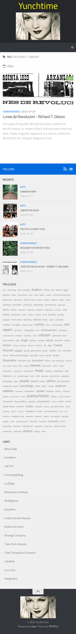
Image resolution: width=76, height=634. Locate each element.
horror (41, 355)
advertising (38, 304)
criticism (44, 335)
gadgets (19, 350)
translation (34, 421)
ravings (51, 386)
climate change (27, 324)
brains (45, 319)
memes (35, 365)
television (29, 416)
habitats (52, 350)
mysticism (58, 371)
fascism (31, 345)
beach (45, 314)
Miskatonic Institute (16, 492)
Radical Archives (14, 526)
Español (6, 294)
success (21, 411)
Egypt (65, 289)
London (48, 295)
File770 (9, 466)
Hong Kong (22, 294)
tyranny (16, 426)
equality (67, 340)
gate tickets (36, 350)
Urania (67, 299)
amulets (13, 309)
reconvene (19, 391)
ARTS (23, 187)
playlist (24, 380)
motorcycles (7, 371)
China (46, 290)
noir (14, 376)
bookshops (27, 319)
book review (17, 319)
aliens (6, 309)
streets (13, 411)
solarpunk (38, 406)
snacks (68, 401)
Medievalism (7, 299)
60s (4, 290)
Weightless (11, 578)
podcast (34, 381)
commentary (57, 324)
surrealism (30, 411)
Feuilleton (10, 457)
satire (23, 396)
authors (31, 314)
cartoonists (59, 319)
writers (27, 431)
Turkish (61, 299)
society (29, 406)
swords (39, 411)
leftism (48, 360)
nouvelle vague (22, 376)
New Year (18, 299)
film (45, 345)
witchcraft (17, 431)
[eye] (71, 169)
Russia (40, 299)
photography (7, 381)
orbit (38, 376)
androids (30, 309)
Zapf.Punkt (7, 304)
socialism (20, 406)
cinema (6, 324)
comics (39, 324)
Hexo (34, 626)
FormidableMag (14, 475)
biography (6, 319)
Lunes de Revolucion (62, 294)
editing (49, 340)
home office (33, 355)
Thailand (54, 299)
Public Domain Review (17, 518)
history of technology (19, 355)
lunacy (14, 366)
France (13, 295)
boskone (37, 319)
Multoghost (11, 501)
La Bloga (10, 483)
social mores (9, 406)
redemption (29, 391)
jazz (29, 360)
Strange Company (15, 535)
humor (48, 355)
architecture (48, 309)
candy (51, 319)
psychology (26, 386)
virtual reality (59, 426)
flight (50, 345)
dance (65, 335)
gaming (27, 350)
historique (67, 350)
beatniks (52, 314)
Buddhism (37, 290)
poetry (42, 381)
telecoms (6, 416)
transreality (53, 421)
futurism (8, 350)
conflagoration (29, 330)
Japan (41, 294)
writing (37, 431)
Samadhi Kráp (28, 191)
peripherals (65, 376)
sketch (54, 401)
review (40, 391)
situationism (43, 401)
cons (37, 330)
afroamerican (50, 304)
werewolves (7, 431)
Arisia (19, 290)
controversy (62, 330)
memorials (46, 365)
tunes (62, 421)
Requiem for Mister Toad (35, 248)
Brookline (26, 290)
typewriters (7, 426)
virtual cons (48, 426)
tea (66, 411)
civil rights (16, 324)
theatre (46, 416)
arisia (65, 309)
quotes (44, 386)
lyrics (21, 366)
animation (39, 309)
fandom (7, 345)
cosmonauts (8, 335)
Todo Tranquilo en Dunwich (20, 552)
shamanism (8, 401)
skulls (61, 401)
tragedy (6, 421)
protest (16, 386)
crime (35, 335)
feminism (38, 345)
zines (43, 431)
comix (48, 324)
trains (12, 421)
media (26, 366)
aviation (38, 314)
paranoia (44, 376)
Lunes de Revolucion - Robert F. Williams (44, 266)
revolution (49, 391)
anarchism (22, 309)
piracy (16, 381)
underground (27, 426)
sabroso (6, 396)
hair (59, 350)
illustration (10, 360)
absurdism (17, 304)
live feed (68, 360)
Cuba (52, 290)
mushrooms (28, 371)
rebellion (8, 391)
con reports (18, 330)
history (5, 355)
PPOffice (53, 626)
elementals (58, 340)
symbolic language (51, 411)
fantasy (16, 345)
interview (22, 360)
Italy (36, 294)
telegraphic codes (17, 416)
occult (32, 376)
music (39, 370)
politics (51, 381)
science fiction (38, 396)
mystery (48, 370)
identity (56, 355)
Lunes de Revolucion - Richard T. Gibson (34, 116)
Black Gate (11, 449)
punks (37, 386)
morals (61, 366)
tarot (61, 411)
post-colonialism (63, 381)
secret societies (64, 396)
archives (58, 309)
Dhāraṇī (59, 290)
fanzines (23, 345)
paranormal (54, 376)
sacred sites (15, 396)
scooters (53, 396)
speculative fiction (57, 406)
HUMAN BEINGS (11, 111)
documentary (8, 340)
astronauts (16, 314)
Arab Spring (11, 290)
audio (24, 314)
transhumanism (22, 421)
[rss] (65, 169)
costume (19, 335)
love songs (7, 366)
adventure (27, 304)
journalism (38, 360)
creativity (27, 335)
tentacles (38, 416)
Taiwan (46, 299)
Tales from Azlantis (16, 544)
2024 (10, 66)
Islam (31, 295)
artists (6, 314)
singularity (32, 401)
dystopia (32, 340)
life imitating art (58, 360)
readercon (60, 386)
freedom (58, 345)
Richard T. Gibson (29, 299)
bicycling (60, 314)
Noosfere (10, 509)
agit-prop (61, 304)
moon (55, 365)
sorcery (46, 406)
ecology (40, 340)
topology (65, 416)
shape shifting (20, 401)
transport (42, 421)
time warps (55, 416)
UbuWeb (10, 561)
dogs (18, 340)
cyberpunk (56, 335)
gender (45, 350)
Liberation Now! (29, 210)
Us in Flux (10, 570)
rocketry (66, 391)
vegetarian (38, 426)
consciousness (49, 330)
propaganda (7, 386)
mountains (17, 371)
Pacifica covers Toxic (32, 229)
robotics (58, 391)
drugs (24, 340)
